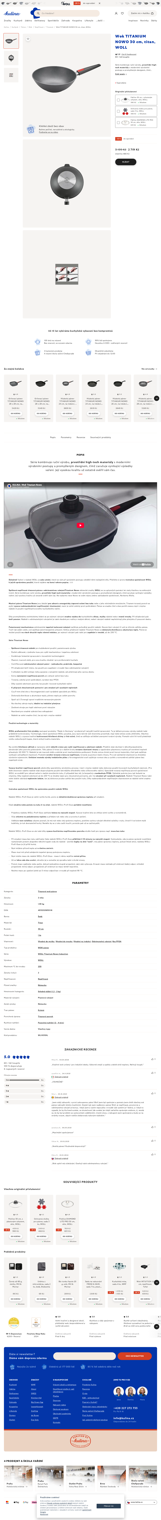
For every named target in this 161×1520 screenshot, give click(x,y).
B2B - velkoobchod (90, 1398)
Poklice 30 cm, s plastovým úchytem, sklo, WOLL (141, 99)
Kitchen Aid (36, 1398)
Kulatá (41, 1010)
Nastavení (44, 1514)
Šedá (40, 916)
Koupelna (13, 1407)
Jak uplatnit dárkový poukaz (95, 1420)
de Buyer (35, 1415)
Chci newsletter (135, 1356)
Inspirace (133, 21)
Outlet (12, 1420)
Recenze (81, 437)
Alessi (33, 1389)
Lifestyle (13, 1411)
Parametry (66, 437)
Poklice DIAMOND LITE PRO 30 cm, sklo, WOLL (142, 121)
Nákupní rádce (59, 1405)
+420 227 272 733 (125, 1408)
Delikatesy (14, 1393)
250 (39, 966)
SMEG (33, 1393)
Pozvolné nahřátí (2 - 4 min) (51, 1023)
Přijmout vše (109, 1506)
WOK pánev (43, 948)
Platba (56, 1396)
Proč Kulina (87, 1415)
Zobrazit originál (61, 1077)
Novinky (144, 21)
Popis (53, 437)
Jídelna (12, 1389)
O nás (84, 1393)
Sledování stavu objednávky (94, 1407)
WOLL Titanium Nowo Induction (53, 954)
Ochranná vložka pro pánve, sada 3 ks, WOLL (142, 110)
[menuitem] (7, 21)
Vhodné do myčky (46, 941)
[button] (16, 1299)
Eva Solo (35, 1420)
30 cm (41, 929)
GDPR (55, 1418)
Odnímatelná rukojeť (101, 941)
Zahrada (13, 1402)
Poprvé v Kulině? (89, 1402)
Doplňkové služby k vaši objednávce (63, 1390)
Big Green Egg (37, 1402)
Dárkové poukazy (61, 1409)
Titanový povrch (45, 1016)
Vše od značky (148, 369)
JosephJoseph (37, 1407)
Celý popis (120, 74)
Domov (12, 1415)
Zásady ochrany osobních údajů (59, 1503)
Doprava (57, 1400)
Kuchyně (13, 1385)
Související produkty (100, 437)
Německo (42, 985)
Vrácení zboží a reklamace (64, 1385)
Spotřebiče (14, 1398)
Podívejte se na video (48, 132)
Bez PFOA (116, 941)
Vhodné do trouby (64, 941)
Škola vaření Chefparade (93, 1411)
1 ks (39, 935)
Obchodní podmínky (62, 1414)
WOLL (41, 960)
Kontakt (56, 1422)
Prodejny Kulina (89, 1385)
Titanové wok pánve (47, 891)
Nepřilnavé (43, 979)
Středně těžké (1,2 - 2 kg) (49, 991)
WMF (33, 1385)
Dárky (154, 21)
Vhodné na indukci (82, 941)
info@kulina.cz (123, 1418)
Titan (40, 923)
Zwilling (34, 1411)
